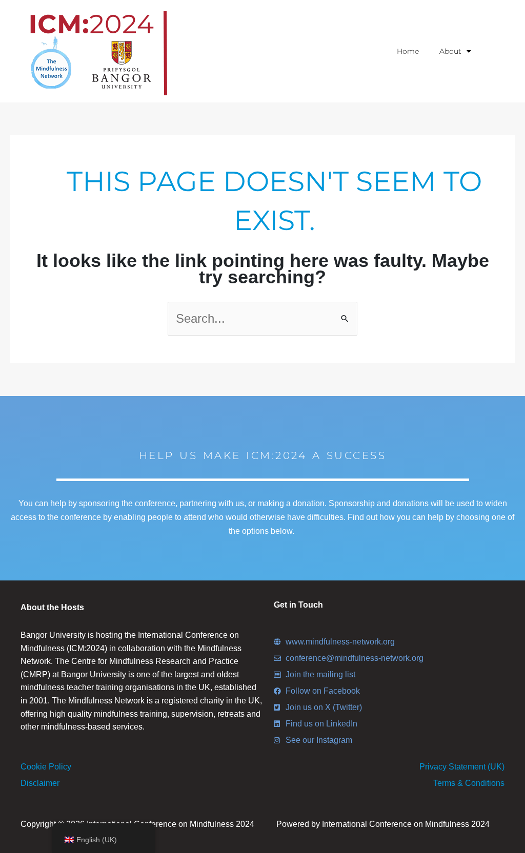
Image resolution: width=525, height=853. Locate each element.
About (450, 51)
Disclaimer (40, 783)
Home (408, 51)
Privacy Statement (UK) (461, 766)
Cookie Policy (46, 766)
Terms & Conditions (468, 783)
